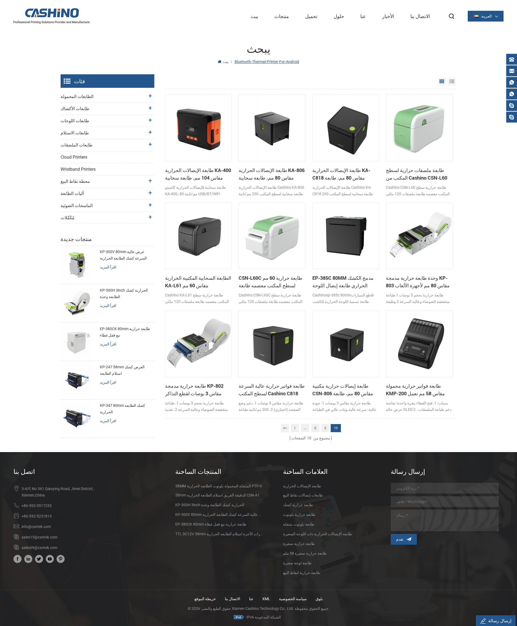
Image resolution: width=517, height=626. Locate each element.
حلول (339, 16)
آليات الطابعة (72, 193)
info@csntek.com (36, 526)
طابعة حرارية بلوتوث (299, 514)
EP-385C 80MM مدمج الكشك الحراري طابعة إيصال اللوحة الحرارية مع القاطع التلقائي (342, 282)
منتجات (281, 16)
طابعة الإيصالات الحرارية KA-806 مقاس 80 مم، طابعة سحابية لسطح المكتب (272, 174)
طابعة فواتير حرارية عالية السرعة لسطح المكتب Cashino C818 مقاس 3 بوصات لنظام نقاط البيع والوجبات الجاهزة (272, 390)
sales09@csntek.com (39, 547)
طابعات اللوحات (75, 120)
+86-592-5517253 (37, 505)
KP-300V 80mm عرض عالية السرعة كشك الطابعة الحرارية (123, 255)
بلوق (319, 599)
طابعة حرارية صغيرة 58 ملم (305, 553)
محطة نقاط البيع (75, 181)
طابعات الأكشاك (75, 108)
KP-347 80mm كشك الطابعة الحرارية (122, 408)
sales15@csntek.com (39, 537)
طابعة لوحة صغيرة (297, 563)
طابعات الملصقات (77, 145)
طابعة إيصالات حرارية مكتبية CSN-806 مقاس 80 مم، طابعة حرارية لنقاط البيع (342, 390)
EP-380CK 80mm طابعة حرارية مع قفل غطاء (125, 332)
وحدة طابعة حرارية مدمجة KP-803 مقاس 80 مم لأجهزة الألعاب (418, 282)
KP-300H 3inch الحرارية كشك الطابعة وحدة (124, 293)
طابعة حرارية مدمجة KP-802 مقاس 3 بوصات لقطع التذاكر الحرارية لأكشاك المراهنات (194, 390)
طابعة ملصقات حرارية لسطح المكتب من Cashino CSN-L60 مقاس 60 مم (416, 174)
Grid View (442, 82)
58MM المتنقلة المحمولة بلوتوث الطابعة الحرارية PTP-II (218, 486)
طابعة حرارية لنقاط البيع (301, 573)
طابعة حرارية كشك (298, 505)
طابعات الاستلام (75, 132)
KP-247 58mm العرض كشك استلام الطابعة (122, 370)
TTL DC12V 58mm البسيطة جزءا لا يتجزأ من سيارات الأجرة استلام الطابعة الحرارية (219, 534)
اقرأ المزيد (108, 267)
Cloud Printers (74, 157)
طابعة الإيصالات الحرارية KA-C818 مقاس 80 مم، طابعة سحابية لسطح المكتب (341, 174)
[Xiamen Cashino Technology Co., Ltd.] (51, 16)
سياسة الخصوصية (293, 599)
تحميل (311, 16)
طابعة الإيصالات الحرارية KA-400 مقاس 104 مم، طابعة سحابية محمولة (198, 174)
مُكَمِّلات (68, 217)
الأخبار (388, 16)
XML (266, 599)
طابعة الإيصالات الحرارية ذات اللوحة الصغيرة (317, 534)
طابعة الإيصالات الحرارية (302, 486)
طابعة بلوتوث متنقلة (298, 524)
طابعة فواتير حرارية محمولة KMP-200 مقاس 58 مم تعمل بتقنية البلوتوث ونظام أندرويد (415, 390)
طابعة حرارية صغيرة (299, 543)
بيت (254, 16)
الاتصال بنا (420, 16)
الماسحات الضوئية (77, 205)
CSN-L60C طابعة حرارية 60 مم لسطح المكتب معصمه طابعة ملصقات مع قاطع (270, 282)
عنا (363, 16)
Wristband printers (78, 169)
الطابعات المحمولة (77, 96)
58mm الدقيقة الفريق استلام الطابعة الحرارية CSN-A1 (217, 495)
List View (452, 82)
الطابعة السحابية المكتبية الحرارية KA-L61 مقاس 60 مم (198, 282)
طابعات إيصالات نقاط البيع (303, 495)
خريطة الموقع (205, 599)
